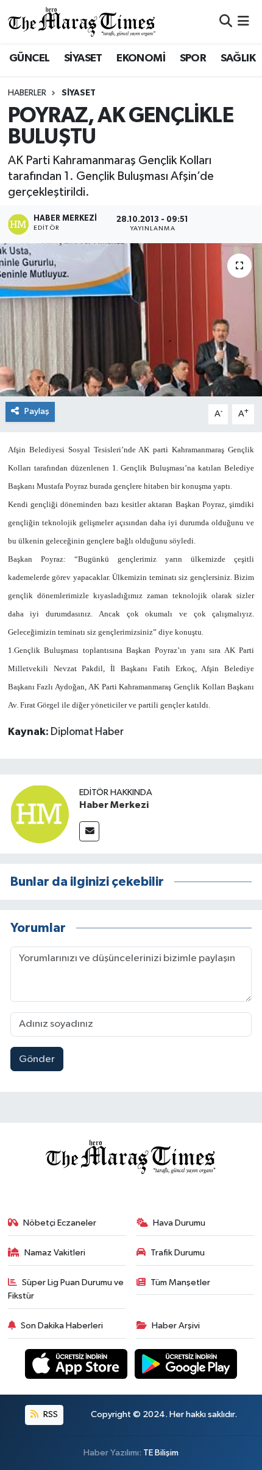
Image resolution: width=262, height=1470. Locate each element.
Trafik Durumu (177, 1252)
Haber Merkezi (114, 805)
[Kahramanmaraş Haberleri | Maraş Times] (82, 21)
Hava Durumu (179, 1222)
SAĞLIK (238, 58)
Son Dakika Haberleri (62, 1325)
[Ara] (225, 21)
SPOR (193, 58)
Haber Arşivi (176, 1325)
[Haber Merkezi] (39, 814)
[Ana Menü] (243, 21)
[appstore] (77, 1366)
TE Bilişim (161, 1452)
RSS (49, 1414)
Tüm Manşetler (180, 1282)
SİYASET (83, 58)
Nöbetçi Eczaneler (59, 1222)
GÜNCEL (29, 58)
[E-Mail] (89, 831)
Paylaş (36, 411)
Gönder (37, 1059)
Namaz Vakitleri (54, 1252)
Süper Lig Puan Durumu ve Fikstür (66, 1289)
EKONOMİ (140, 58)
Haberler (27, 93)
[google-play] (186, 1366)
